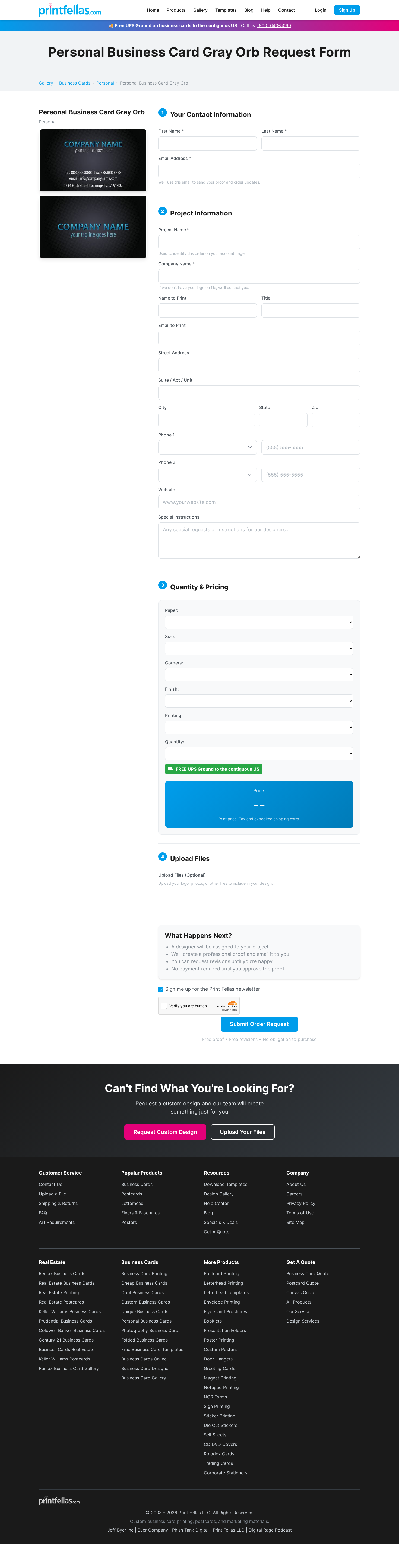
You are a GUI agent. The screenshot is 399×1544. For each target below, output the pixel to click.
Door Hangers (218, 1359)
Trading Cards (218, 1463)
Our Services (299, 1311)
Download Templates (225, 1184)
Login (321, 10)
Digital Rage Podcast (270, 1530)
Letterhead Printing (223, 1283)
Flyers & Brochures (140, 1212)
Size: (170, 636)
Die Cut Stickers (220, 1425)
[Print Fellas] (70, 10)
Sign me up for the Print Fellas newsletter (212, 989)
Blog (249, 10)
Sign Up (347, 10)
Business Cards (74, 83)
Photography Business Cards (150, 1330)
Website (166, 489)
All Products (298, 1302)
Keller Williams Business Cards (70, 1311)
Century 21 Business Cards (66, 1340)
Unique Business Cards (144, 1311)
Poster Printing (219, 1340)
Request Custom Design (165, 1132)
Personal (105, 83)
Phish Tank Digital (190, 1530)
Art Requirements (57, 1222)
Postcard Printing (221, 1273)
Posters (129, 1222)
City (162, 407)
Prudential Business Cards (65, 1321)
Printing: (174, 715)
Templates (226, 10)
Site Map (295, 1222)
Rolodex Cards (219, 1453)
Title (265, 298)
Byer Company (153, 1530)
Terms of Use (300, 1212)
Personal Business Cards (146, 1321)
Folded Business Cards (144, 1340)
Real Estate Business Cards (66, 1283)
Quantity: (174, 741)
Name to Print (172, 298)
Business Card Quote (307, 1273)
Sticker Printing (219, 1415)
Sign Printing (217, 1406)
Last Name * (274, 131)
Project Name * (173, 229)
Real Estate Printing (59, 1292)
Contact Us (50, 1184)
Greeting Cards (219, 1368)
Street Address (173, 352)
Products (176, 10)
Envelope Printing (222, 1302)
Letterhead (132, 1203)
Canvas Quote (300, 1292)
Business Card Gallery (143, 1378)
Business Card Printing (144, 1273)
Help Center (216, 1203)
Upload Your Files (242, 1132)
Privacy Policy (300, 1203)
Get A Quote (216, 1231)
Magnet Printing (220, 1378)
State (264, 407)
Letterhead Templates (226, 1292)
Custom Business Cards (145, 1302)
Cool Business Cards (142, 1292)
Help (266, 10)
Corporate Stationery (226, 1472)
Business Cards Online (144, 1359)
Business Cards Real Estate (66, 1349)
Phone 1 (166, 435)
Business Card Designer (145, 1368)
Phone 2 (166, 462)
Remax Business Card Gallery (69, 1368)
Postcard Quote (302, 1283)
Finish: (172, 689)
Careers (294, 1193)
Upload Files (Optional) (182, 875)
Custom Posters (220, 1349)
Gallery (200, 10)
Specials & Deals (221, 1222)
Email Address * (174, 158)
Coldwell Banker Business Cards (72, 1330)
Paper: (171, 610)
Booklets (213, 1321)
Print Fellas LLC (229, 1530)
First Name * (171, 131)
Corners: (174, 662)
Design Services (302, 1321)
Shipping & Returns (58, 1203)
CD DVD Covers (220, 1444)
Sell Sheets (215, 1434)
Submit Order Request (259, 1024)
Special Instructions (178, 517)
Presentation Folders (225, 1330)
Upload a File (52, 1193)
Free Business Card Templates (152, 1349)
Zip (315, 407)
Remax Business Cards (62, 1273)
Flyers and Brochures (225, 1311)
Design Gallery (219, 1193)
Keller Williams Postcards (64, 1359)
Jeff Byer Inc (120, 1530)
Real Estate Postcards (61, 1302)
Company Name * (176, 263)
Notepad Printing (221, 1387)
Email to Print (172, 325)
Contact (286, 10)
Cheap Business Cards (144, 1283)
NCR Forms (215, 1397)
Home (153, 10)
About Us (296, 1184)
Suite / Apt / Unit (175, 380)
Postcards (131, 1193)
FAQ (43, 1212)
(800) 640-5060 (274, 25)
